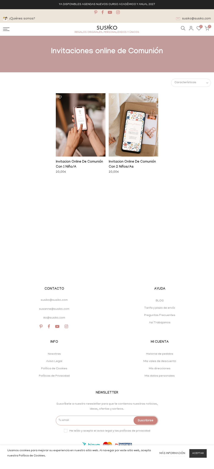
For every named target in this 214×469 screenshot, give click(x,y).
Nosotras (54, 354)
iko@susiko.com (54, 318)
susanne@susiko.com (54, 309)
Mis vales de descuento (159, 361)
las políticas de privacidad (132, 430)
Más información (172, 453)
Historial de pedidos (159, 354)
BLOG (160, 300)
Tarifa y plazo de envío (159, 308)
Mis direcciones (160, 368)
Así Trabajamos (160, 322)
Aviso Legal (54, 361)
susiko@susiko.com (54, 300)
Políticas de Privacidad (54, 376)
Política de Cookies (54, 368)
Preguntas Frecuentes (159, 315)
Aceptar (198, 453)
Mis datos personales (160, 376)
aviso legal (104, 430)
